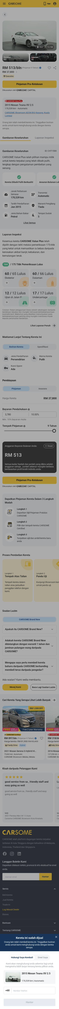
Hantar (29, 1002)
